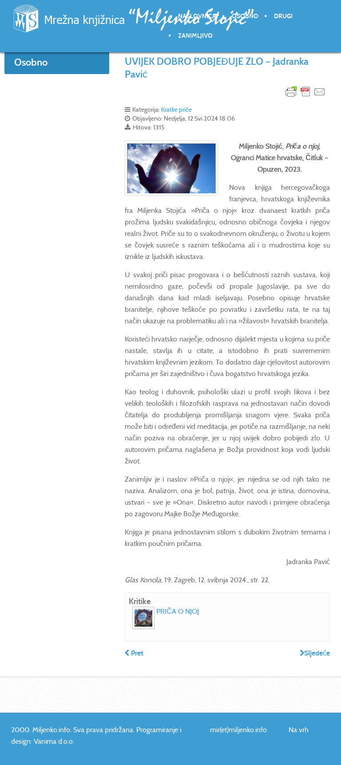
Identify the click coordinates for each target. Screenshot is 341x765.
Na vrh (299, 730)
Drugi (283, 16)
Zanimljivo (195, 35)
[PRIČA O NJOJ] (143, 618)
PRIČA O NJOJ (177, 611)
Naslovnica (197, 16)
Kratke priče (176, 110)
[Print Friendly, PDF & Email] (305, 91)
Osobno (245, 16)
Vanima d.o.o (53, 741)
